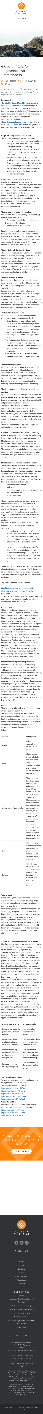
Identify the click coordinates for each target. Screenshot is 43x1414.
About (21, 1261)
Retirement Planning (21, 1306)
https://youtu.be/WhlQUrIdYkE (13, 1091)
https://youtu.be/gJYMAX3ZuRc (13, 1096)
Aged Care (21, 1327)
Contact (21, 1284)
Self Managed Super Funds (21, 1309)
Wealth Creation (21, 1317)
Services (21, 1265)
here (25, 1394)
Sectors (21, 1269)
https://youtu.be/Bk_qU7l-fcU (12, 1110)
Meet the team (21, 1276)
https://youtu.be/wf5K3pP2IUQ (13, 1115)
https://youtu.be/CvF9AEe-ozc (13, 1113)
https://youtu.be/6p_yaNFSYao (13, 1088)
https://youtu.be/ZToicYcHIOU (14, 1085)
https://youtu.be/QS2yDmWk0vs (14, 1099)
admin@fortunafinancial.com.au (21, 1350)
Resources (21, 1280)
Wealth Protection (21, 1313)
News (21, 1273)
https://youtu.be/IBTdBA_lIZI (12, 1094)
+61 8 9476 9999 (24, 1342)
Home (21, 1258)
